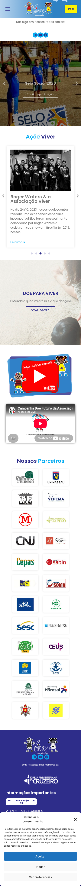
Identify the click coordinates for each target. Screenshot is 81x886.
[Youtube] (40, 35)
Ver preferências (40, 877)
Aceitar (40, 856)
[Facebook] (45, 35)
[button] (75, 819)
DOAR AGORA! (40, 310)
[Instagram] (35, 35)
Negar (40, 867)
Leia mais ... (19, 242)
